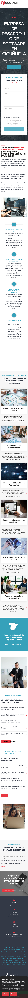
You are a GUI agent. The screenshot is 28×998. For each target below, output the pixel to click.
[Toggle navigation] (26, 2)
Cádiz (7, 951)
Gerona (12, 954)
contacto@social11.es (14, 926)
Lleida (3, 958)
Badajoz (13, 949)
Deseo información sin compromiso (14, 891)
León (25, 956)
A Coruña (5, 947)
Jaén (17, 956)
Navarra (23, 958)
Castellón (17, 951)
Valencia (4, 964)
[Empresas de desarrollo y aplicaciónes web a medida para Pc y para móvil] (9, 3)
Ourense (5, 960)
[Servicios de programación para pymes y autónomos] (14, 975)
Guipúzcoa (3, 956)
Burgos (23, 949)
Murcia (19, 958)
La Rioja (21, 956)
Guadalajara (23, 954)
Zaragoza (24, 964)
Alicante (18, 947)
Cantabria (12, 951)
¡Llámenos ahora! (8, 795)
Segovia (3, 962)
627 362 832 (16, 914)
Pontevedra (15, 960)
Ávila (9, 949)
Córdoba (3, 954)
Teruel (20, 962)
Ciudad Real (23, 951)
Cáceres (3, 951)
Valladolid (9, 964)
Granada (17, 954)
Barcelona (18, 949)
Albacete (14, 947)
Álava (9, 947)
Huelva (8, 956)
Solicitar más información (11, 741)
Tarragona (16, 962)
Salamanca (21, 960)
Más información (19, 989)
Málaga (15, 958)
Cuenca (8, 954)
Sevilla (7, 962)
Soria (11, 962)
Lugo (7, 958)
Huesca (13, 956)
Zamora (19, 964)
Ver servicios (13, 67)
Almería (23, 947)
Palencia (10, 960)
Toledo (24, 962)
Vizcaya (14, 964)
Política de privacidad (14, 124)
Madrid (10, 958)
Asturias (5, 949)
